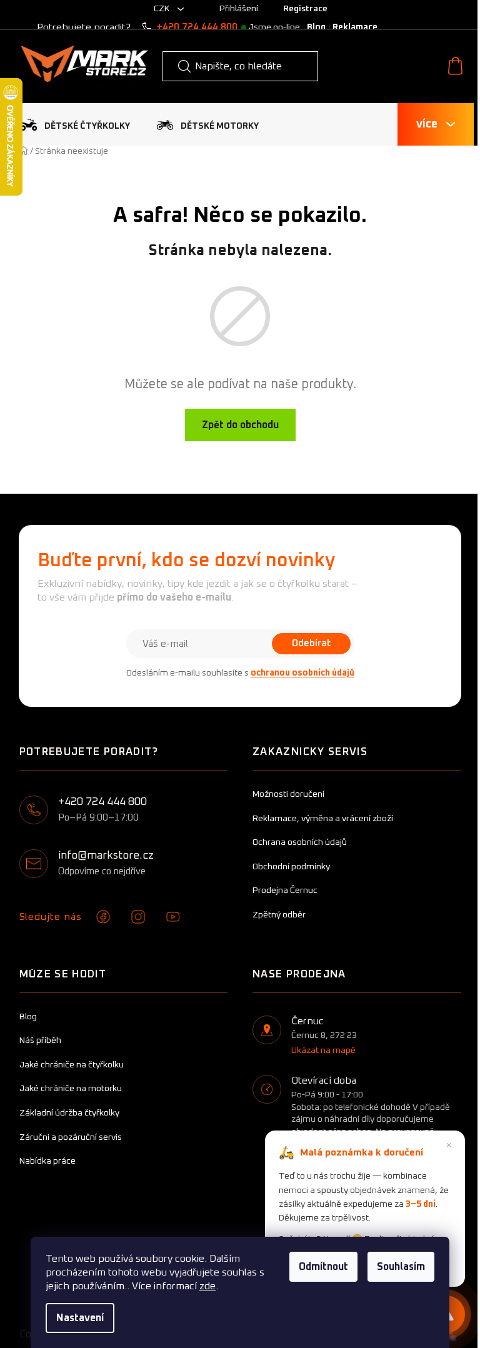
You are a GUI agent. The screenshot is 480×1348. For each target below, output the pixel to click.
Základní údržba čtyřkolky (69, 1113)
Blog (316, 27)
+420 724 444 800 (197, 27)
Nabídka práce (47, 1161)
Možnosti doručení (288, 794)
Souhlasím (401, 1267)
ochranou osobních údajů (302, 673)
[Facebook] (103, 917)
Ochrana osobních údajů (299, 842)
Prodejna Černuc (285, 890)
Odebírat (311, 643)
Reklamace (355, 27)
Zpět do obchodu (240, 425)
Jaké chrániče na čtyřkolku (71, 1065)
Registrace (305, 8)
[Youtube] (173, 917)
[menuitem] (74, 124)
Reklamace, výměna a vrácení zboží (322, 818)
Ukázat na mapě (323, 1050)
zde (207, 1286)
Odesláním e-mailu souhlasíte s (240, 673)
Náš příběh (40, 1040)
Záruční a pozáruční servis (70, 1137)
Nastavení (80, 1318)
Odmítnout (323, 1267)
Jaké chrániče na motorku (70, 1088)
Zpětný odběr (279, 915)
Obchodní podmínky (291, 866)
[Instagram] (138, 917)
